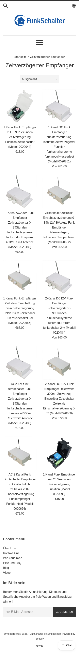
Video (7, 572)
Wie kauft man (12, 558)
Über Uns (9, 548)
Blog (6, 567)
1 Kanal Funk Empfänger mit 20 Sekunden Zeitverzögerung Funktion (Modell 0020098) (59, 484)
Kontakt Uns (11, 553)
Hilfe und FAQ (12, 563)
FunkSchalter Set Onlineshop (45, 633)
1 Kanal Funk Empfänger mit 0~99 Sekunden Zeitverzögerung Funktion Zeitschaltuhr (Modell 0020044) (19, 136)
